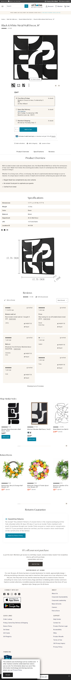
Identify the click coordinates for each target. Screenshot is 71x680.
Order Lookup (7, 619)
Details (53, 136)
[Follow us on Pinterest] (15, 594)
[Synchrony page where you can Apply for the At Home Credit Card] (7, 658)
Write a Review (11, 300)
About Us (55, 593)
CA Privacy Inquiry (59, 643)
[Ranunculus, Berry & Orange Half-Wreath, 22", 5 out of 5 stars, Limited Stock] (13, 470)
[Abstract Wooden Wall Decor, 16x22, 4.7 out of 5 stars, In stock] (39, 413)
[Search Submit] (26, 6)
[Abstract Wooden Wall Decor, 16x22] (28, 432)
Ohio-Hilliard (23, 103)
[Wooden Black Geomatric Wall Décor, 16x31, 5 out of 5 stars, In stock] (13, 413)
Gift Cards (6, 633)
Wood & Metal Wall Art (25, 19)
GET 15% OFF (43, 677)
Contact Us (56, 622)
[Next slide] (66, 446)
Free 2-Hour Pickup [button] (17, 1)
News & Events (56, 604)
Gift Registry (7, 636)
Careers (54, 607)
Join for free (35, 564)
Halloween (11, 1)
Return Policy (7, 626)
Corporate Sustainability (60, 597)
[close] (37, 662)
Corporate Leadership (59, 600)
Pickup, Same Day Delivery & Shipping (15, 622)
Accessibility (57, 629)
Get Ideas (6, 629)
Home (3, 19)
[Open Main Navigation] (2, 6)
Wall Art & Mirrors (12, 19)
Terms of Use (57, 640)
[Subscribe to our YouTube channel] (19, 594)
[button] (36, 6)
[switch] (19, 143)
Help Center (57, 619)
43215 (32, 115)
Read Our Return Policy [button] (15, 535)
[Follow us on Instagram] (12, 594)
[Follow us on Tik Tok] (8, 594)
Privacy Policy (57, 647)
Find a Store (56, 610)
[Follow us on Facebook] (4, 594)
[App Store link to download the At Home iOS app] (12, 599)
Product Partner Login (60, 626)
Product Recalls (58, 636)
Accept (8, 675)
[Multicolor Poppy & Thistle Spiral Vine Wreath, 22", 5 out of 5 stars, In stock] (39, 470)
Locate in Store (46, 143)
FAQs (55, 633)
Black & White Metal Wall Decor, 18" (20, 25)
